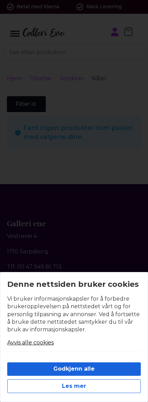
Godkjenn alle (74, 368)
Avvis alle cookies (30, 342)
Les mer (74, 386)
